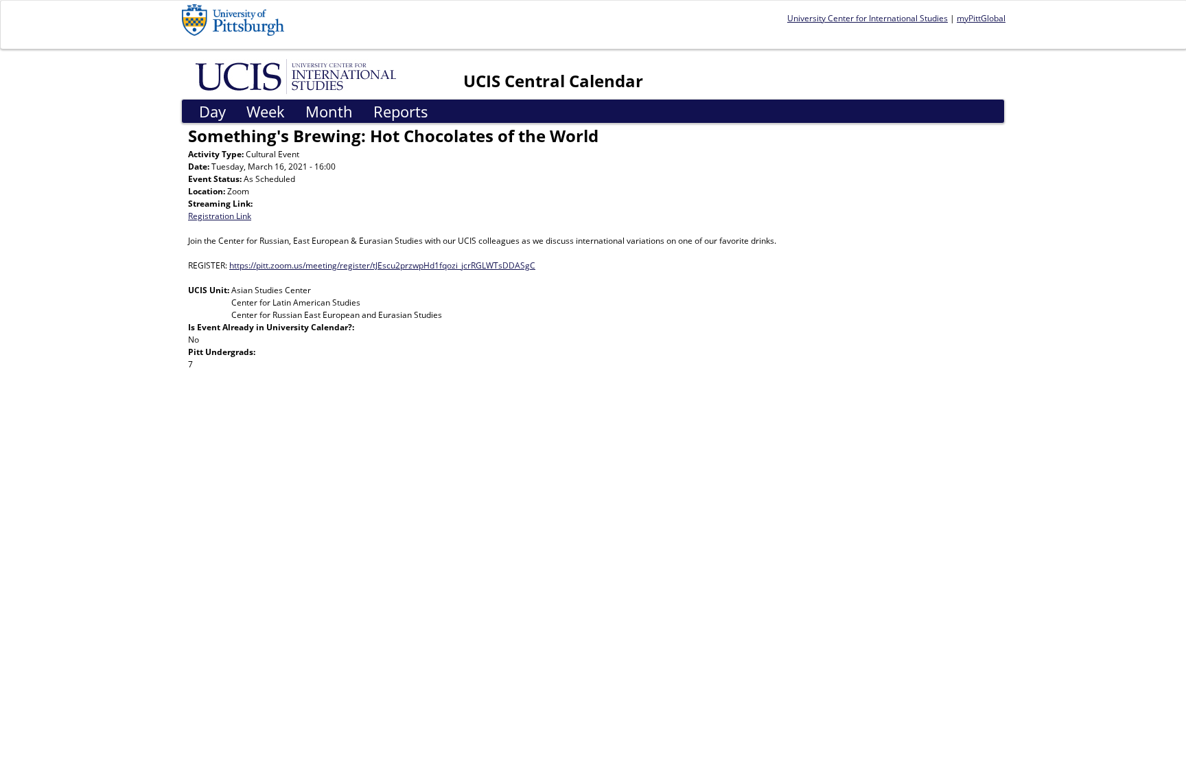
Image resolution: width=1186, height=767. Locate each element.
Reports (400, 111)
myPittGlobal (981, 18)
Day (212, 111)
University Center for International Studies (867, 18)
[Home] (298, 75)
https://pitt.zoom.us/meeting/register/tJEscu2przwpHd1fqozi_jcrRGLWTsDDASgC (382, 265)
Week (265, 111)
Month (329, 111)
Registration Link (219, 216)
